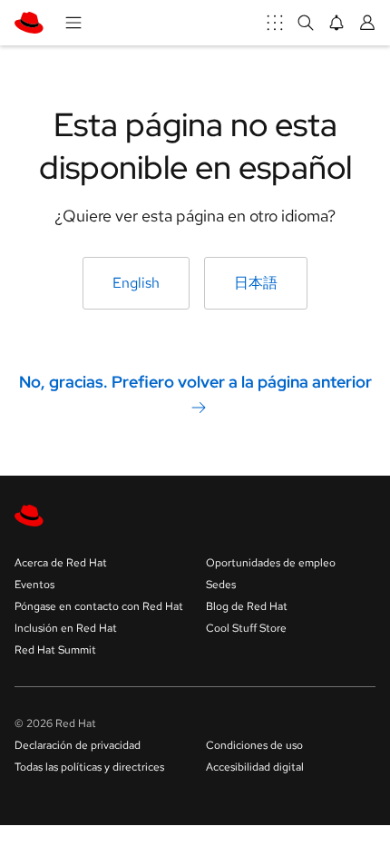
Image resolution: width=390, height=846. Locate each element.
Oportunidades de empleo (271, 563)
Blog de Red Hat (247, 606)
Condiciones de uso (254, 745)
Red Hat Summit (55, 650)
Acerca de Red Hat (61, 563)
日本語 (256, 282)
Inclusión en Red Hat (66, 628)
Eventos (34, 584)
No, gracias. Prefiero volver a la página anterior (195, 380)
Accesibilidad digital (255, 767)
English (136, 282)
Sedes (221, 584)
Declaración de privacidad (78, 745)
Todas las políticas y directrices (89, 767)
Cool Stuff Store (246, 628)
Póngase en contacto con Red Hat (99, 606)
